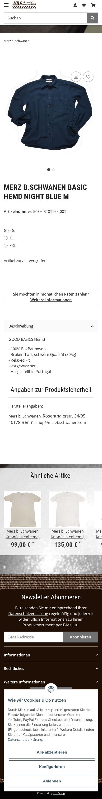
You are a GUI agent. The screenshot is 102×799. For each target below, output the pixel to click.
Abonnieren (80, 637)
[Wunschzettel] (83, 5)
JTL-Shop (59, 793)
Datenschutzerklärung (28, 613)
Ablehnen (52, 781)
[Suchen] (92, 18)
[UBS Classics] (24, 5)
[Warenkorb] (93, 5)
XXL (12, 245)
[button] (75, 5)
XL (11, 238)
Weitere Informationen (51, 299)
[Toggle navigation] (6, 3)
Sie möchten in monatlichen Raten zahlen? (51, 297)
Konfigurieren (52, 766)
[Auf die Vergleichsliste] (76, 77)
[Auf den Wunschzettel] (88, 77)
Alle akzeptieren (52, 752)
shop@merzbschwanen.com (61, 422)
